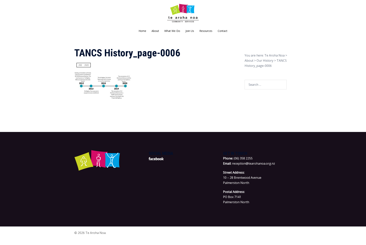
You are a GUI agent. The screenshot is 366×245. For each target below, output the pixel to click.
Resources (205, 31)
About (155, 31)
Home (142, 31)
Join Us (189, 31)
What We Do (172, 31)
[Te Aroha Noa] (183, 14)
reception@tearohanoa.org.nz (253, 163)
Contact (222, 31)
